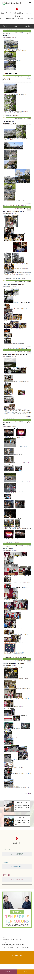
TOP (25, 972)
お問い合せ (8, 972)
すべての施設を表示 (17, 854)
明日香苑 (27, 26)
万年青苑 (16, 26)
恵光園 (5, 26)
